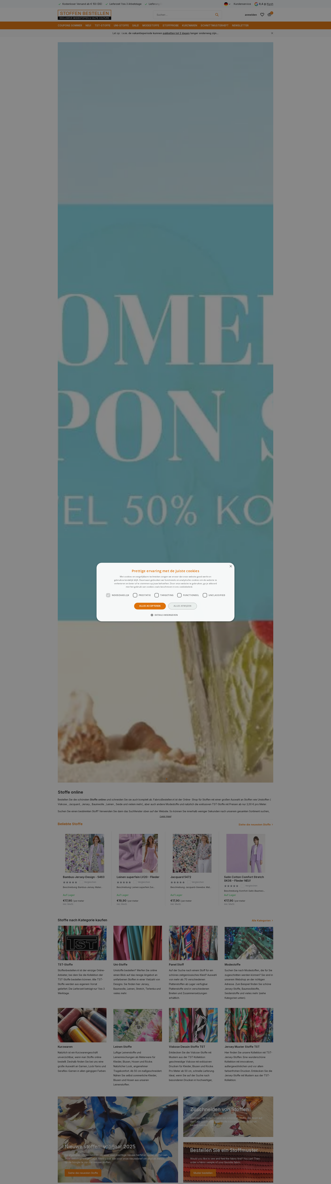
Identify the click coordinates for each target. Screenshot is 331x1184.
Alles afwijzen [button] (183, 605)
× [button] (230, 566)
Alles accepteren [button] (150, 605)
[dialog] (165, 592)
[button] (165, 615)
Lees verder (199, 586)
